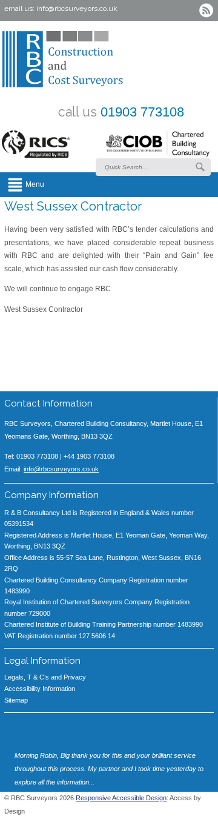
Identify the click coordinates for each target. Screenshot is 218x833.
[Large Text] (171, 827)
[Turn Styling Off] (208, 827)
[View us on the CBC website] (158, 146)
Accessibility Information (39, 688)
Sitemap (16, 700)
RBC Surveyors (95, 59)
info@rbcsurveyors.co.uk (76, 8)
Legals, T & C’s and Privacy (45, 677)
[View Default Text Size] (153, 827)
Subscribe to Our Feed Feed (206, 10)
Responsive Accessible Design (121, 797)
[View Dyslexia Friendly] (189, 827)
